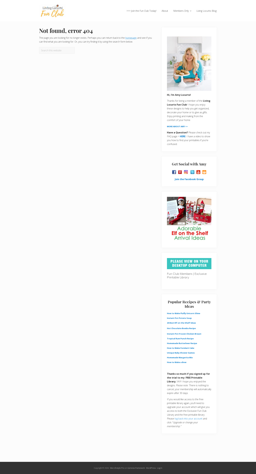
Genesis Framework (136, 468)
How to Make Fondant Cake (180, 348)
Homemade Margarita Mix (180, 357)
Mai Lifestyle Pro (117, 468)
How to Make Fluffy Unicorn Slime (183, 313)
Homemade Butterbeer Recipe (182, 343)
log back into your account (188, 418)
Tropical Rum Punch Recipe (180, 338)
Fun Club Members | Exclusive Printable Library (187, 275)
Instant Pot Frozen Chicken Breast (184, 333)
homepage (131, 37)
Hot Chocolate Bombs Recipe (181, 328)
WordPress (151, 468)
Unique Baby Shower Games (181, 352)
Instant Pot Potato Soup (179, 318)
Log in (159, 468)
